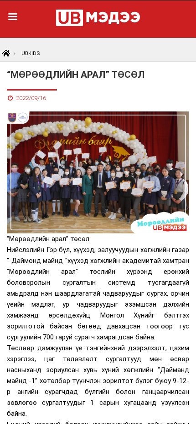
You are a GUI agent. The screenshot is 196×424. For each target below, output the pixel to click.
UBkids (30, 53)
